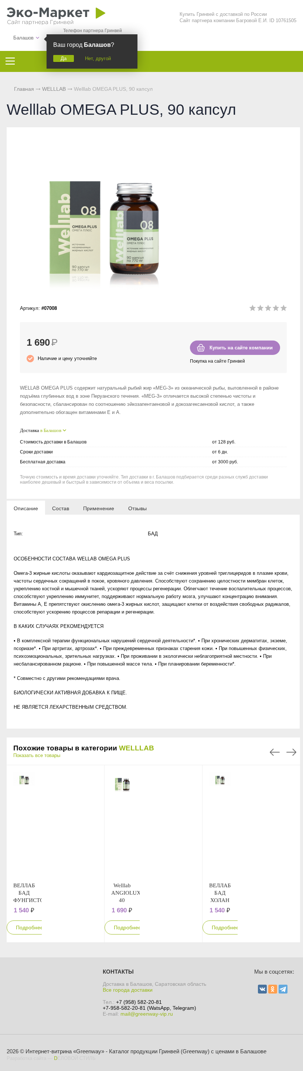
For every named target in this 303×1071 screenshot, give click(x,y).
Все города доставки (128, 990)
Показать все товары (36, 755)
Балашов (23, 38)
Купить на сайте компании (241, 347)
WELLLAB (136, 748)
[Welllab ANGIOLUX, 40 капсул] (122, 823)
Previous (275, 752)
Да (64, 58)
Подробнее (29, 927)
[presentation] (26, 508)
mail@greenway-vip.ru (146, 1014)
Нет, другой (98, 58)
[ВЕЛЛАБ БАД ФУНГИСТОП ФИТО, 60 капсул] (24, 823)
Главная (24, 89)
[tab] (26, 508)
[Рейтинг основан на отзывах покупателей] (268, 309)
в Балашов (50, 430)
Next (291, 752)
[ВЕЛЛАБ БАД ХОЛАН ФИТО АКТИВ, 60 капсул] (220, 823)
